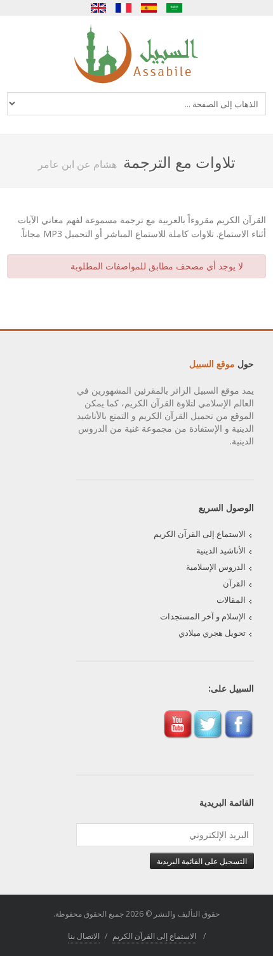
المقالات (231, 599)
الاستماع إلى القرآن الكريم (200, 533)
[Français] (123, 8)
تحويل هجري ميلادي (212, 632)
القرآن (234, 583)
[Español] (149, 8)
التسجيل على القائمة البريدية (202, 861)
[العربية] (174, 8)
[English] (98, 8)
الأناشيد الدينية (221, 550)
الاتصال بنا (84, 936)
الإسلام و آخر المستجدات (203, 616)
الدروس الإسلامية (216, 566)
